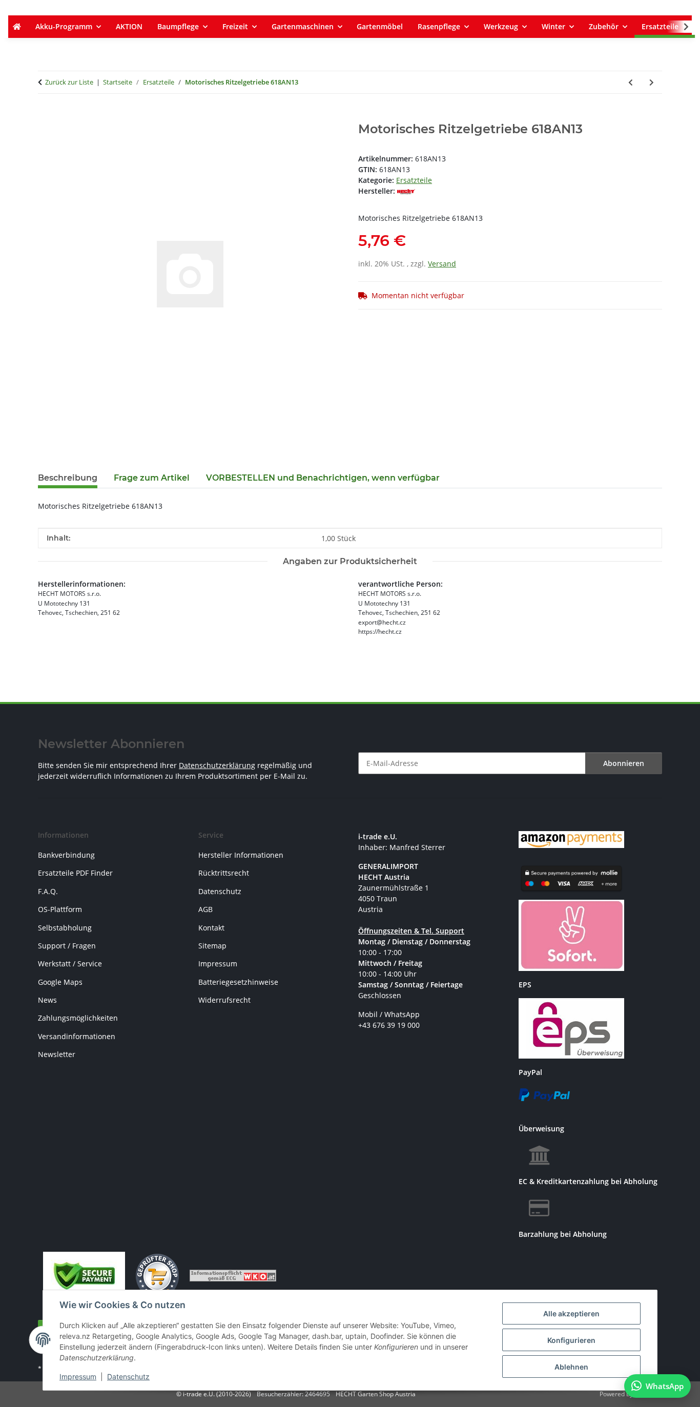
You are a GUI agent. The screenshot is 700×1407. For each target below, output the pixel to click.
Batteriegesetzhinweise (238, 982)
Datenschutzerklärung (217, 765)
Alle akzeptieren (571, 1313)
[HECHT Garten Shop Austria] (16, 26)
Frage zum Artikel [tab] (152, 478)
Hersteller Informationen (240, 855)
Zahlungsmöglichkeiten (78, 1018)
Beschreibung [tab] (67, 478)
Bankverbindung (66, 855)
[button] (679, 26)
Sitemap (212, 945)
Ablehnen (571, 1366)
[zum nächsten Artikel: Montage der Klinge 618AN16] (651, 82)
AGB (205, 909)
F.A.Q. (48, 891)
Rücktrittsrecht (223, 873)
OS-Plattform (60, 909)
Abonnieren (623, 763)
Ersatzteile (414, 180)
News (47, 1000)
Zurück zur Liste (69, 82)
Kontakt (211, 928)
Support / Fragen (67, 945)
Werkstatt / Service (70, 963)
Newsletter (56, 1054)
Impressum (77, 1376)
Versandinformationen (76, 1036)
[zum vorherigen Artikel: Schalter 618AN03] (630, 82)
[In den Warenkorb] (46, 116)
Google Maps (60, 982)
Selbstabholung (65, 928)
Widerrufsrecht (224, 1000)
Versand (442, 263)
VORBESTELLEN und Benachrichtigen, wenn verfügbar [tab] (323, 478)
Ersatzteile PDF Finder (75, 873)
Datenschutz (128, 1376)
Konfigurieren (571, 1340)
